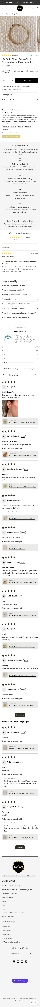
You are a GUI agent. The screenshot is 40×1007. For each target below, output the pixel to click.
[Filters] (4, 375)
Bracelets (8, 14)
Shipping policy (33, 998)
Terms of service (23, 998)
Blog (3, 909)
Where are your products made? (16, 304)
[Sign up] (30, 954)
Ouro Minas (33, 167)
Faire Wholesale (7, 897)
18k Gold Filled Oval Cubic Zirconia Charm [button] (22, 676)
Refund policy (6, 998)
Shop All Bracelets (17, 14)
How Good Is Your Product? (11, 886)
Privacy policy (14, 998)
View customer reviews (10, 136)
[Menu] (2, 8)
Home (3, 14)
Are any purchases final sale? (14, 294)
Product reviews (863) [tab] (11, 369)
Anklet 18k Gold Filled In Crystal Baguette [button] (21, 749)
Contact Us (5, 901)
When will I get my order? (13, 299)
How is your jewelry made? (13, 308)
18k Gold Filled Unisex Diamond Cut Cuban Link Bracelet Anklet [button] (22, 456)
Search (4, 905)
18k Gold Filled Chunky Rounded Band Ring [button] (22, 582)
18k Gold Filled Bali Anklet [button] (17, 549)
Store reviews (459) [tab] (29, 369)
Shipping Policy (7, 934)
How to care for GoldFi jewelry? (15, 317)
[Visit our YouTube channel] (22, 961)
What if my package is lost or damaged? (19, 313)
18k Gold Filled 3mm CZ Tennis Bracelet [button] (21, 793)
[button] (7, 55)
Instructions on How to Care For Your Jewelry (17, 889)
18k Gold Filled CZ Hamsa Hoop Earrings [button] (22, 423)
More (34, 339)
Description (7, 94)
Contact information (20, 1001)
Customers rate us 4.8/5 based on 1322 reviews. (18, 876)
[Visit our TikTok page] (26, 961)
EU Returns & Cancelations (11, 942)
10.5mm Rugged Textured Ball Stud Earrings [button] (22, 487)
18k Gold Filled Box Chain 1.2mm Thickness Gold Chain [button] (22, 519)
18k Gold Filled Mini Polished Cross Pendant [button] (22, 615)
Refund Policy (6, 930)
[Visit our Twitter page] (18, 961)
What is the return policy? (13, 290)
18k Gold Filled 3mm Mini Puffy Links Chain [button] (22, 838)
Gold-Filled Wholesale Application (14, 913)
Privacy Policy (6, 926)
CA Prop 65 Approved (9, 893)
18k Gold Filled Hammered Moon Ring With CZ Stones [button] (22, 706)
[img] (6, 253)
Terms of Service (7, 938)
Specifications (8, 99)
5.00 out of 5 (25, 237)
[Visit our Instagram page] (14, 961)
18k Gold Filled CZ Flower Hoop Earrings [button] (22, 647)
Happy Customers (8, 916)
